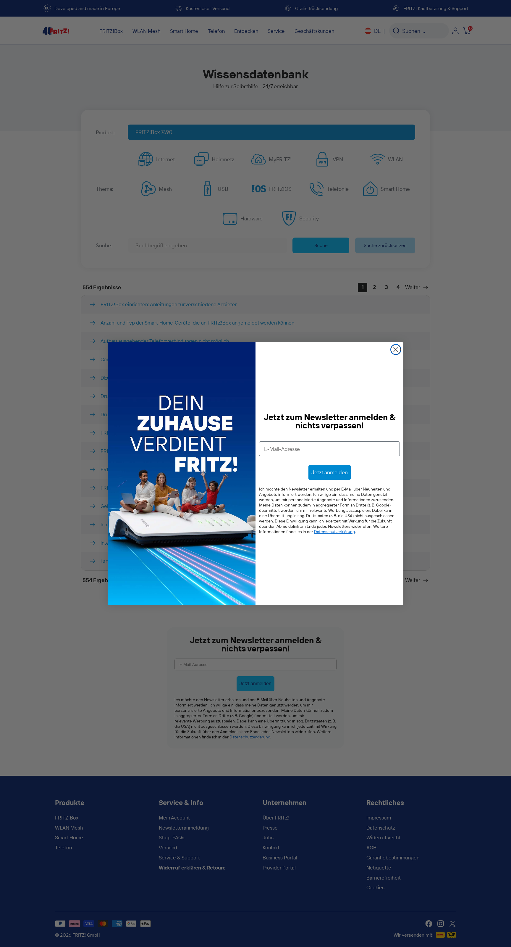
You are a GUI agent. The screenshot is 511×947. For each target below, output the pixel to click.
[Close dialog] (396, 349)
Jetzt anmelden (329, 472)
